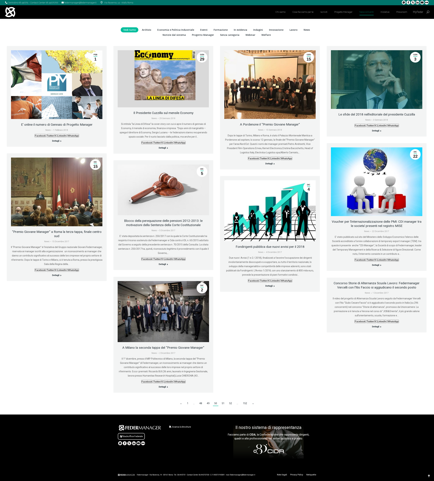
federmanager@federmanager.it (80, 2)
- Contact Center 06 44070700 (43, 2)
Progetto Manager (203, 34)
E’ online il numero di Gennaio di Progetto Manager (57, 125)
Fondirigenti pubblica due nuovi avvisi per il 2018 (270, 247)
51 (223, 403)
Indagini (258, 29)
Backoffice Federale (133, 436)
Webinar (250, 34)
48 (200, 403)
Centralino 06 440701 (17, 2)
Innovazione (276, 29)
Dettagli (55, 141)
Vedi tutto (129, 29)
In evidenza (240, 29)
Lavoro (294, 29)
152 (245, 403)
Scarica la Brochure (181, 427)
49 (208, 403)
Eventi (204, 29)
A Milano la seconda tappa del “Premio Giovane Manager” (163, 348)
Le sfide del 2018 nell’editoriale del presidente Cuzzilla (376, 114)
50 (215, 403)
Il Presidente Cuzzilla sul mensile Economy (163, 113)
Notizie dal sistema (174, 34)
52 (230, 403)
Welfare (266, 34)
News (307, 29)
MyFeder (417, 12)
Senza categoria (229, 34)
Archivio (146, 29)
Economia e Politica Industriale (175, 29)
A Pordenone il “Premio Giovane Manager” (270, 124)
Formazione (221, 29)
